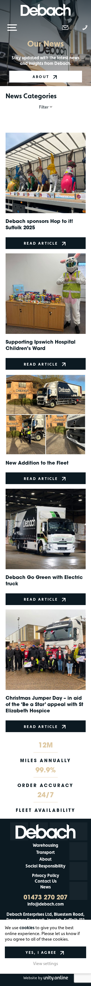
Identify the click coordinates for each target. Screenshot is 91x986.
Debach (45, 10)
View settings (45, 963)
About (45, 859)
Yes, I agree (40, 952)
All (45, 118)
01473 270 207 (45, 897)
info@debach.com (45, 903)
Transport (45, 852)
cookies (26, 927)
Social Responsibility (45, 865)
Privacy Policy (45, 875)
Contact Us (46, 881)
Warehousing (45, 845)
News (45, 886)
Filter (44, 107)
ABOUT (41, 76)
